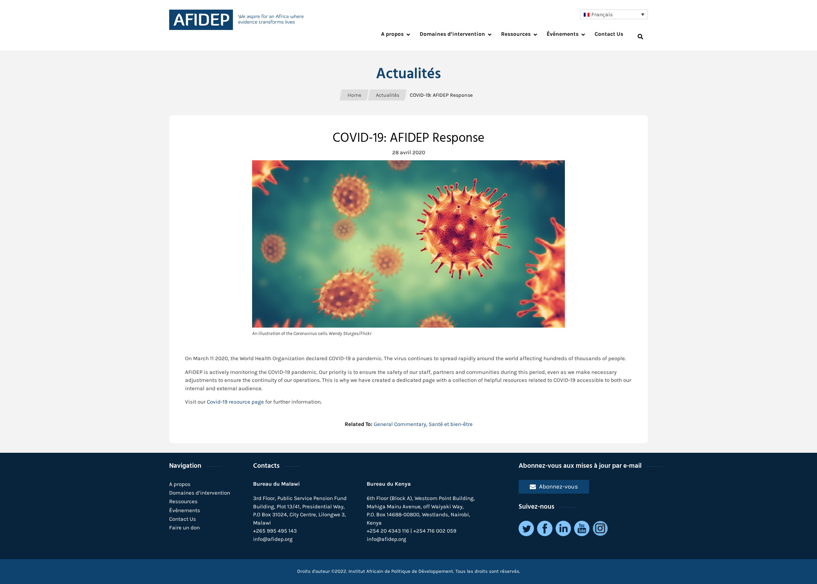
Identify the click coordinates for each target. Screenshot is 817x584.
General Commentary (400, 424)
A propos (180, 484)
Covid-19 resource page (235, 401)
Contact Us (182, 519)
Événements (184, 510)
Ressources (183, 501)
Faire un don (184, 527)
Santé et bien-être (451, 424)
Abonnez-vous (558, 486)
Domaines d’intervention (199, 492)
